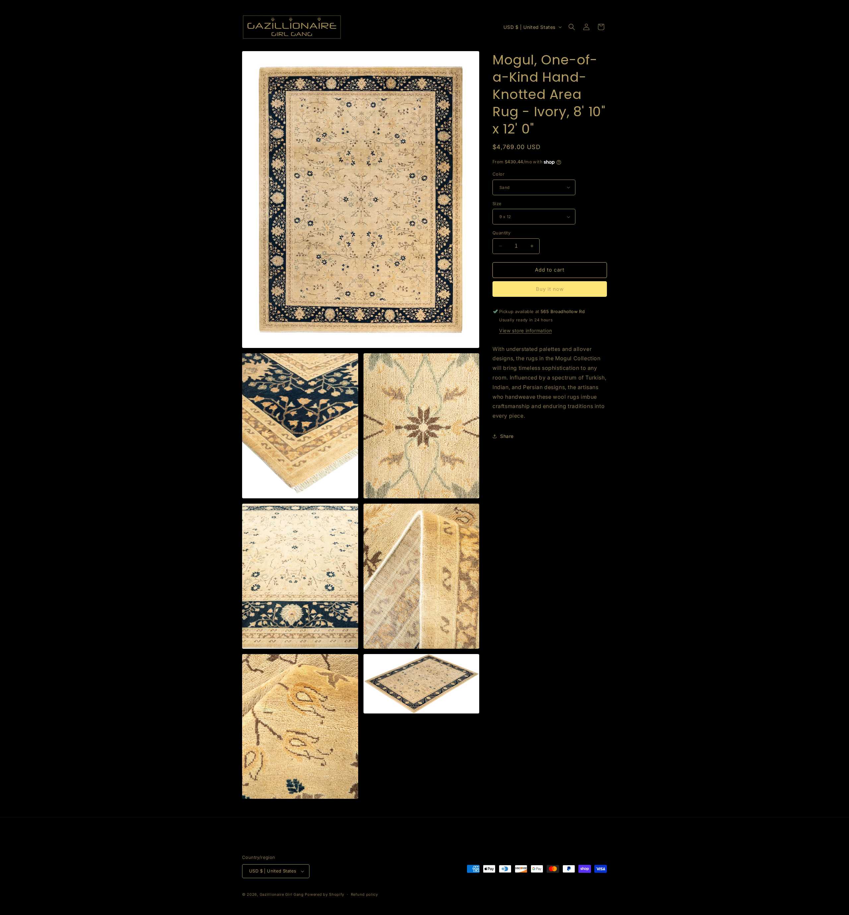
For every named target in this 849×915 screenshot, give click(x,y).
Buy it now (550, 289)
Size (497, 203)
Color (498, 174)
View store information (525, 330)
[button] (571, 27)
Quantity (501, 232)
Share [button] (507, 436)
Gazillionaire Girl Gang (282, 894)
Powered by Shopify (324, 894)
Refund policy (364, 894)
